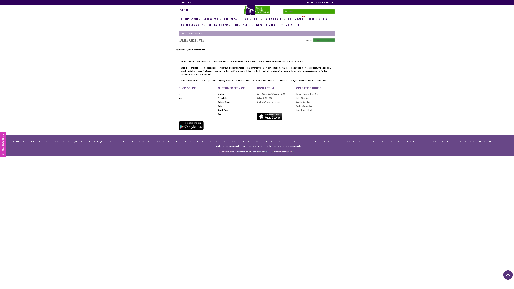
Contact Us (286, 25)
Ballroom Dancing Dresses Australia (45, 142)
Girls (180, 94)
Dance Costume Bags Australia (197, 142)
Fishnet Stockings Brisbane (290, 142)
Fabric (259, 25)
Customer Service (224, 102)
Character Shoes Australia (120, 142)
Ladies (181, 98)
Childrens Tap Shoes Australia (143, 142)
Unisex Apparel (231, 19)
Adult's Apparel (211, 19)
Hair (236, 25)
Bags (247, 19)
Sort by (309, 40)
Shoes (257, 19)
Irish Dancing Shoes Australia (442, 142)
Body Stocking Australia (98, 142)
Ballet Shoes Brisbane (21, 142)
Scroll (508, 275)
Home (182, 33)
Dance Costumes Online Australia (223, 142)
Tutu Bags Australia (293, 146)
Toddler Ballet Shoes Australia (272, 146)
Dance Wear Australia (246, 142)
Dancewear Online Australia (267, 142)
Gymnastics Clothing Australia (393, 142)
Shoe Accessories (274, 19)
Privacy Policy (222, 98)
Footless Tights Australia (312, 142)
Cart (184, 10)
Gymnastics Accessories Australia (366, 142)
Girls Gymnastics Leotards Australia (337, 142)
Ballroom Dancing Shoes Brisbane (74, 142)
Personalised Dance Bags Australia (226, 146)
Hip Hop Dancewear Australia (418, 142)
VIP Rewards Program (3, 144)
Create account (326, 2)
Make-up (247, 25)
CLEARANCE (271, 25)
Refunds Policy (223, 110)
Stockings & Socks (317, 19)
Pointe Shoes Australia (250, 146)
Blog (297, 25)
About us (221, 94)
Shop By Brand (295, 19)
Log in (309, 2)
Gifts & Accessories (218, 25)
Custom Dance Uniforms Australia (169, 142)
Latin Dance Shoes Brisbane (466, 142)
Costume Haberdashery (192, 25)
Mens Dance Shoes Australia (490, 142)
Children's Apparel (189, 19)
